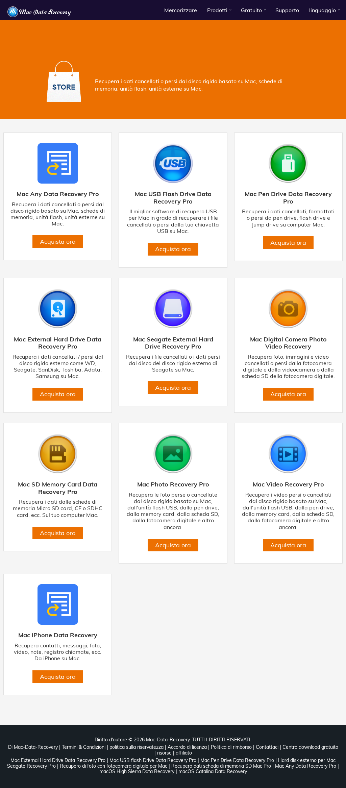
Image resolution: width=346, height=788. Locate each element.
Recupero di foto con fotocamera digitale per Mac (113, 766)
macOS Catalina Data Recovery (212, 771)
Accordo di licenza (187, 747)
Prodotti (217, 10)
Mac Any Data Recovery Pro (58, 194)
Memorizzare (180, 10)
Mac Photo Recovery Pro (173, 484)
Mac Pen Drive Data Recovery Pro (288, 197)
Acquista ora (58, 241)
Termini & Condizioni (83, 747)
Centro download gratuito (310, 747)
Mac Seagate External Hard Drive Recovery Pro (173, 343)
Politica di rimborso (231, 747)
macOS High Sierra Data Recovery (136, 771)
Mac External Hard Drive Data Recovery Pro (57, 343)
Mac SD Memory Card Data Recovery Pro (57, 488)
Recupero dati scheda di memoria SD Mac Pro (221, 766)
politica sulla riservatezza (136, 747)
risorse (164, 753)
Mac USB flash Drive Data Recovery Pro (152, 760)
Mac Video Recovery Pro (288, 484)
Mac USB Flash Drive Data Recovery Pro (173, 197)
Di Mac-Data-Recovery (33, 747)
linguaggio (322, 10)
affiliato (184, 753)
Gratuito (251, 10)
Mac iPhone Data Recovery (57, 635)
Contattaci (267, 747)
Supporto (287, 10)
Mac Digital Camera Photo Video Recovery (288, 343)
